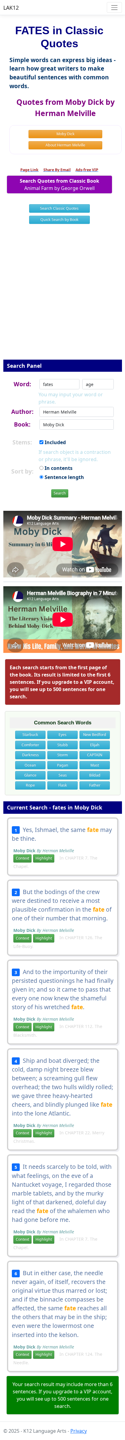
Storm (62, 754)
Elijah (95, 744)
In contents (58, 468)
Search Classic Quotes (59, 208)
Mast (94, 765)
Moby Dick (65, 133)
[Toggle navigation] (114, 7)
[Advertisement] (62, 295)
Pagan (62, 765)
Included (54, 442)
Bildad (94, 775)
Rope (30, 785)
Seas (63, 775)
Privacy (78, 1431)
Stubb (62, 744)
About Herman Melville (65, 145)
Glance (30, 775)
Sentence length (63, 477)
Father (94, 785)
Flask (62, 785)
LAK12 (11, 7)
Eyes (62, 734)
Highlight (43, 858)
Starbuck (30, 734)
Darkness (30, 754)
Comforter (30, 744)
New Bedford (94, 734)
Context (22, 858)
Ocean (30, 765)
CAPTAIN (94, 754)
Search (60, 493)
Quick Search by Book (59, 219)
